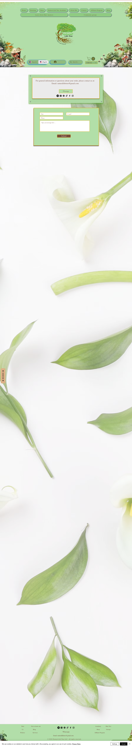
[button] (91, 59)
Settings (114, 744)
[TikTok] (67, 96)
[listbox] (91, 62)
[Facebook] (70, 96)
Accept (124, 744)
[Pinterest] (64, 96)
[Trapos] (61, 96)
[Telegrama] (58, 96)
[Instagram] (73, 96)
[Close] (130, 743)
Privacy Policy (76, 744)
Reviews (3, 375)
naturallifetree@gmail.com (68, 83)
